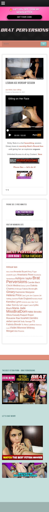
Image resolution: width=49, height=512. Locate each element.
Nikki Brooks (35, 311)
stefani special (13, 321)
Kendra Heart (37, 299)
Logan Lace (28, 305)
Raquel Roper (27, 315)
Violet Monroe (18, 327)
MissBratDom (16, 311)
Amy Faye (32, 271)
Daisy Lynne (25, 286)
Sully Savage (26, 321)
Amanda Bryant (20, 271)
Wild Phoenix (19, 331)
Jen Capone (34, 296)
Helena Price (14, 295)
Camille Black (34, 282)
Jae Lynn (25, 296)
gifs (35, 288)
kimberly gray (26, 302)
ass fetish (9, 90)
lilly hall (19, 305)
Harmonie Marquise (24, 292)
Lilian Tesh (34, 302)
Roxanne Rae (13, 318)
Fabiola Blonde (28, 289)
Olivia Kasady (13, 315)
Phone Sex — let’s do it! (24, 167)
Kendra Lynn (13, 301)
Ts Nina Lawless (28, 324)
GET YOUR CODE (24, 17)
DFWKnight (18, 289)
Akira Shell (9, 272)
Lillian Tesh (11, 305)
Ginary (10, 292)
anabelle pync (11, 275)
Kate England (25, 298)
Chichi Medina (13, 285)
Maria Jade (19, 308)
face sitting (17, 90)
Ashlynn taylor (23, 278)
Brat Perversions (23, 280)
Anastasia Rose (25, 274)
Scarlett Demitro (29, 318)
